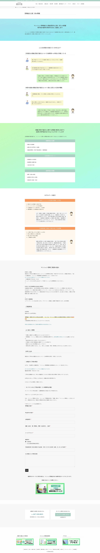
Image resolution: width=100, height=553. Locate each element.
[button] (63, 514)
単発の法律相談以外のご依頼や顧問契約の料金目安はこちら (38, 324)
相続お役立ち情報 (56, 549)
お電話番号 (28, 419)
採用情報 (74, 549)
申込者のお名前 (29, 412)
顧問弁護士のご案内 (44, 549)
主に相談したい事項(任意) (31, 454)
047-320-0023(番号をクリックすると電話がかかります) (37, 277)
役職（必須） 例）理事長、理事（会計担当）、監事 (37, 426)
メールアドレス (29, 433)
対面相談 (29, 441)
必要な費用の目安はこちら (59, 337)
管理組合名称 (28, 406)
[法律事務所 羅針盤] (19, 3)
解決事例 (38, 549)
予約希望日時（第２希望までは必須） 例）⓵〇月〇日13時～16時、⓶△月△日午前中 (45, 447)
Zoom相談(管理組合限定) (33, 443)
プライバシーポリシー (68, 549)
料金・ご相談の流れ (32, 549)
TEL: (37, 514)
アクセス (50, 549)
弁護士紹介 (26, 549)
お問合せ (61, 549)
